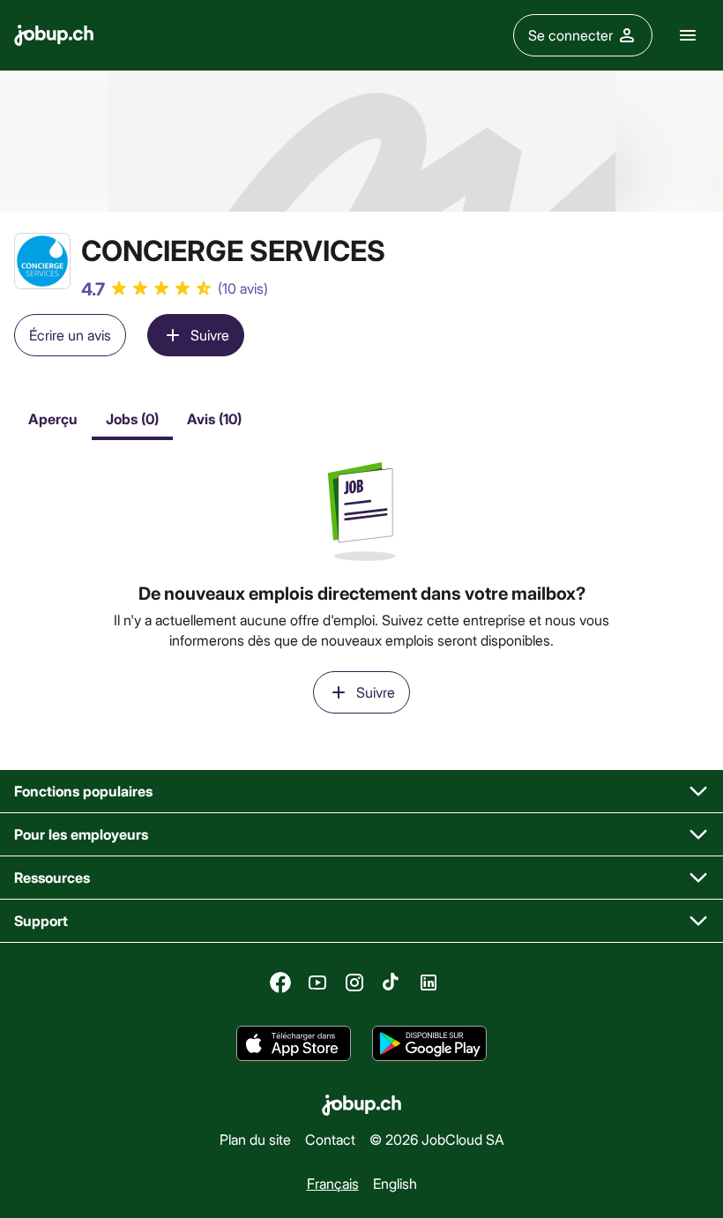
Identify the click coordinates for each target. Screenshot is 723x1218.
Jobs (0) (132, 418)
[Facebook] (280, 982)
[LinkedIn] (428, 982)
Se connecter (570, 34)
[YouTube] (317, 982)
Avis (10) (214, 418)
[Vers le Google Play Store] (429, 1044)
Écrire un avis (70, 334)
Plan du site (255, 1138)
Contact (330, 1138)
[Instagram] (354, 982)
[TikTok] (391, 982)
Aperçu (53, 418)
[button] (361, 791)
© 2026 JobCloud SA (436, 1138)
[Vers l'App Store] (293, 1044)
